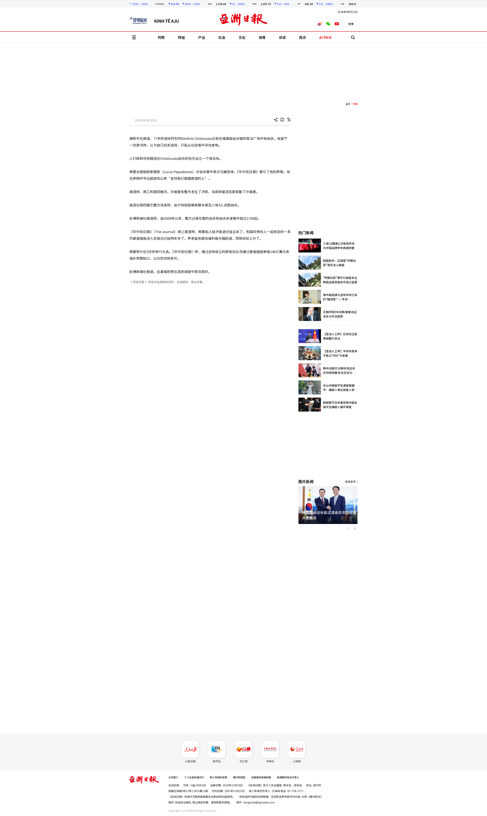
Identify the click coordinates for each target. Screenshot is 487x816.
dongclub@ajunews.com (259, 802)
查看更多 (350, 481)
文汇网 (243, 761)
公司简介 (173, 777)
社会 (221, 37)
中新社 (270, 761)
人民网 (297, 761)
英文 (140, 20)
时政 (161, 37)
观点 (302, 37)
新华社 (217, 761)
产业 (201, 37)
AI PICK (325, 37)
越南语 (168, 20)
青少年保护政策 (218, 777)
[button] (348, 528)
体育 (262, 37)
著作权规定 (239, 777)
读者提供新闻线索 (261, 777)
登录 (351, 24)
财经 (181, 37)
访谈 (282, 37)
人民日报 (190, 761)
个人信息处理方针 (194, 777)
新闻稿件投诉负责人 (288, 777)
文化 (242, 37)
